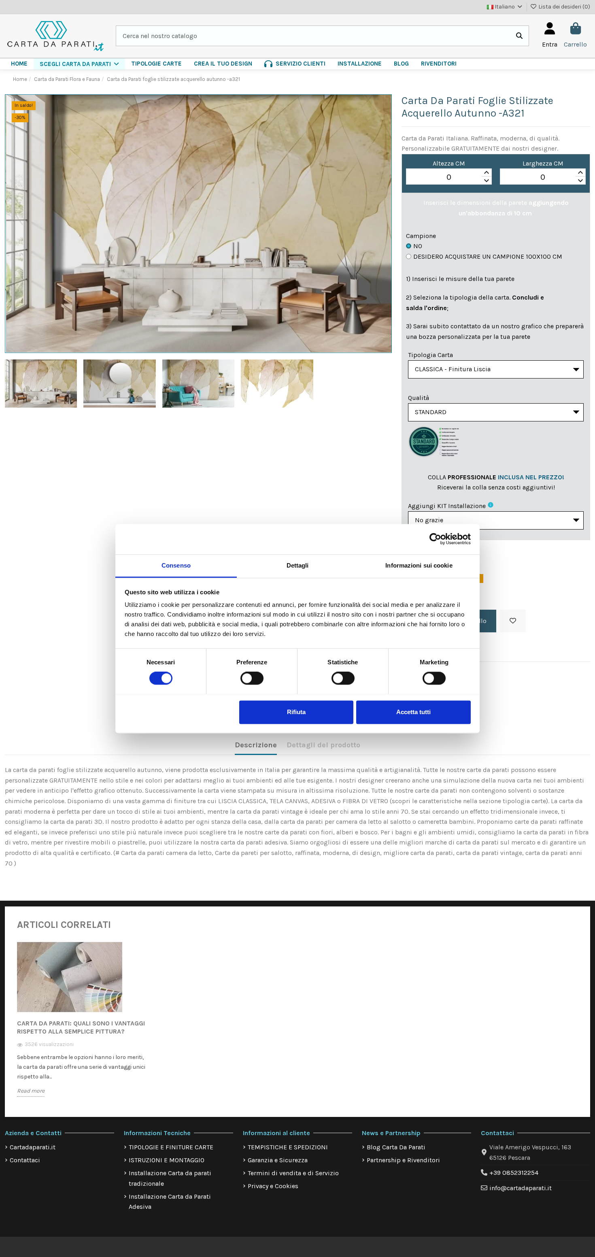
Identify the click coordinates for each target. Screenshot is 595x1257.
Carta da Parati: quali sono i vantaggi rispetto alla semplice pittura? (81, 1027)
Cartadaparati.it (32, 1147)
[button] (79, 64)
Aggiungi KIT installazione (447, 506)
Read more (31, 1090)
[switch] (252, 678)
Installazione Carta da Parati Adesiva (170, 1202)
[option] (82, 1025)
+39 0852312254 (513, 1172)
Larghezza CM (543, 163)
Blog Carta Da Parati (396, 1147)
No (417, 246)
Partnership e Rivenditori (403, 1160)
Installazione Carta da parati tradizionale (170, 1178)
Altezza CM (449, 163)
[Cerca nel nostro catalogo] (519, 36)
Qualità (418, 398)
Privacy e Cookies (273, 1186)
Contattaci (25, 1160)
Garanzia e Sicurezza (278, 1160)
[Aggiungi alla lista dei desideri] (513, 621)
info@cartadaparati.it (520, 1188)
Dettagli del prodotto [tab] (323, 744)
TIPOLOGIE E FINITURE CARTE (171, 1147)
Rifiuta (296, 711)
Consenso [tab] (176, 565)
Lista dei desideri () (563, 6)
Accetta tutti (413, 711)
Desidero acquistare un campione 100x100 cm (487, 256)
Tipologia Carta (430, 355)
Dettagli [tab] (298, 565)
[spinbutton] (448, 177)
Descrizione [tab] (256, 744)
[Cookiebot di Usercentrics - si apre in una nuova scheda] (435, 539)
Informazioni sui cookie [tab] (418, 565)
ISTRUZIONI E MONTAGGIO (166, 1160)
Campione (421, 236)
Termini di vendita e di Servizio (293, 1173)
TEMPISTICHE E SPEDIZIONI (288, 1147)
